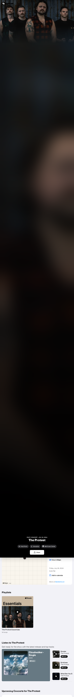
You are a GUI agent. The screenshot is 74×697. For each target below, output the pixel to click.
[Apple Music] (38, 661)
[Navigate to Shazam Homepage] (7, 3)
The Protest (65, 653)
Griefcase (64, 662)
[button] (70, 4)
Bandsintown (59, 582)
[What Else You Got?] (56, 676)
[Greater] (56, 654)
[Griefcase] (56, 665)
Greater (63, 651)
